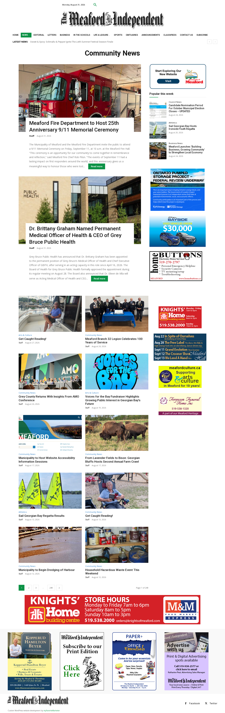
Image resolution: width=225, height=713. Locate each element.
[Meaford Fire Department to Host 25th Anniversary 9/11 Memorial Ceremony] (80, 98)
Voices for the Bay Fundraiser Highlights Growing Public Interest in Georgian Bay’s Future (112, 400)
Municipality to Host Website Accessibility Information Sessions (47, 459)
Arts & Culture (25, 335)
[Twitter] (206, 703)
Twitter (213, 703)
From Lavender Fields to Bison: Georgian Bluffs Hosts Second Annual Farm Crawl (112, 459)
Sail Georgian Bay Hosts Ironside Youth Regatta (183, 127)
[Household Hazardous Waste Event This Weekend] (116, 545)
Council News (175, 102)
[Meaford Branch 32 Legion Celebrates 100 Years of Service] (116, 314)
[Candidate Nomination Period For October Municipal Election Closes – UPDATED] (157, 109)
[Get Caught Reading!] (50, 314)
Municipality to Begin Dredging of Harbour (47, 570)
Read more (96, 166)
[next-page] (59, 588)
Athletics (173, 123)
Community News (93, 335)
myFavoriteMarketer (52, 710)
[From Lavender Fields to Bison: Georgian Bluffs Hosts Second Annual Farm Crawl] (116, 433)
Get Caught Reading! (40, 41)
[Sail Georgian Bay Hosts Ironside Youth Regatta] (157, 130)
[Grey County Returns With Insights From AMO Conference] (50, 372)
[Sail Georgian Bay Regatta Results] (50, 491)
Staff (31, 136)
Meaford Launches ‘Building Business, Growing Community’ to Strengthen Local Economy (187, 149)
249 (51, 587)
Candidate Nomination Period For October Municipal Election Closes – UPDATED (186, 108)
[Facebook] (186, 703)
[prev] (209, 42)
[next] (215, 42)
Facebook (194, 703)
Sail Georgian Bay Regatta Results (42, 515)
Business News (175, 143)
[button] (95, 5)
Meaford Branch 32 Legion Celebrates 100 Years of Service (114, 340)
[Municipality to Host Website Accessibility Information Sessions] (50, 433)
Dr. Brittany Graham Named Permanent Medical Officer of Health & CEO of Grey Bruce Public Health (75, 235)
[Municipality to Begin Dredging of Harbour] (50, 545)
